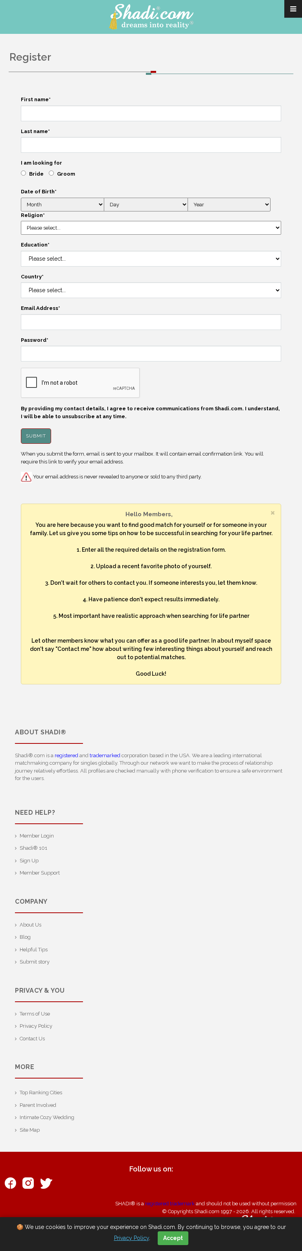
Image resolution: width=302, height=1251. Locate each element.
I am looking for (41, 163)
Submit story (35, 962)
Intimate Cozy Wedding (47, 1117)
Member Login (37, 836)
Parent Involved (38, 1105)
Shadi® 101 (33, 848)
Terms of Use (35, 1014)
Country (32, 277)
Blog (25, 937)
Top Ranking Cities (41, 1092)
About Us (30, 925)
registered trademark (170, 1204)
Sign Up (29, 861)
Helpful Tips (34, 950)
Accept (173, 1238)
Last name (35, 131)
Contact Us (32, 1039)
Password (34, 340)
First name (36, 99)
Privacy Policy (36, 1026)
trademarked (105, 755)
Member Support (40, 873)
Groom (66, 174)
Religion (33, 215)
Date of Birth (39, 192)
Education (35, 245)
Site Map (30, 1130)
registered (66, 755)
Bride (36, 174)
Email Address (40, 308)
